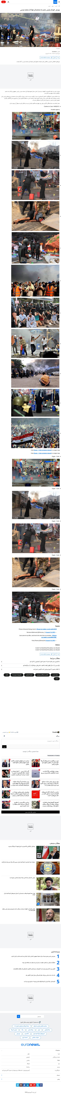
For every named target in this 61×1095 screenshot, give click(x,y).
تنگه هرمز (27, 1034)
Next (58, 1060)
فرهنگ (28, 1064)
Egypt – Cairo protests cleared (42, 450)
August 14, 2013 (50, 632)
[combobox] (30, 1016)
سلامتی (28, 1060)
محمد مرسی (55, 675)
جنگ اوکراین (47, 1030)
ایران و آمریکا (14, 1030)
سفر (59, 1064)
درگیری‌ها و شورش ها (17, 675)
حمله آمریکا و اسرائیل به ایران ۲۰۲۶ (21, 1026)
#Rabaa (54, 636)
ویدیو (58, 1067)
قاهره (7, 675)
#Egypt (38, 629)
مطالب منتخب (55, 843)
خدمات (58, 1075)
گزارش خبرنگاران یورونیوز (42, 675)
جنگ (22, 1030)
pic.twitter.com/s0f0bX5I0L (49, 637)
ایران (39, 1030)
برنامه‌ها (28, 1067)
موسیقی (18, 1034)
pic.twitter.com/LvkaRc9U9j (49, 629)
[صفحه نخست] (59, 6)
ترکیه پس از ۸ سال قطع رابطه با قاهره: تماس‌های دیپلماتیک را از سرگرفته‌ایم (41, 665)
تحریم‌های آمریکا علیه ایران (39, 1034)
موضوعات (57, 1050)
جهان (53, 6)
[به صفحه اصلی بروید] (55, 2)
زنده (4, 2)
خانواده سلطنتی (35, 1037)
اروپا (59, 1054)
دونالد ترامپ (30, 1030)
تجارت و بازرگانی (56, 1057)
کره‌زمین (28, 1057)
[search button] (18, 1016)
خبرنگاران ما (57, 1070)
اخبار (56, 6)
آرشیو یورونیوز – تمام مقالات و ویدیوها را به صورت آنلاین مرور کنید (16, 1070)
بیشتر (58, 1079)
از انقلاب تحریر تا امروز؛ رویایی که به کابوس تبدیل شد (46, 669)
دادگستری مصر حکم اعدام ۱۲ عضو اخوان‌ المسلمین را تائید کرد (45, 661)
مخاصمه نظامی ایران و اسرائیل (40, 1026)
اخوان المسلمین (29, 675)
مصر (49, 6)
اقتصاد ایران (24, 1037)
